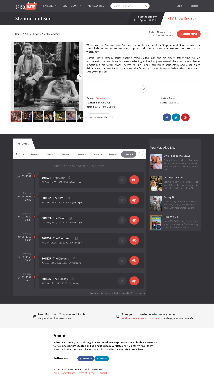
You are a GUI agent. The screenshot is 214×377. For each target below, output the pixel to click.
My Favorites (96, 5)
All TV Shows (32, 34)
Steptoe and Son (51, 34)
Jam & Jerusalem (173, 177)
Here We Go (171, 216)
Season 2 (113, 154)
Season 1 (128, 154)
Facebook (87, 358)
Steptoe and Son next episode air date (106, 293)
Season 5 (66, 154)
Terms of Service (86, 372)
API (55, 372)
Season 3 (97, 154)
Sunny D (169, 197)
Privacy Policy (67, 372)
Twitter (102, 358)
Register (193, 5)
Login (180, 5)
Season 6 (50, 154)
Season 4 (82, 154)
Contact (102, 372)
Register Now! (189, 33)
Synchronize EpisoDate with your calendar (142, 318)
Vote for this (101, 117)
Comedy (100, 98)
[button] (80, 77)
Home (18, 34)
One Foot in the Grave (177, 155)
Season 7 (35, 154)
